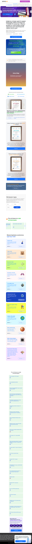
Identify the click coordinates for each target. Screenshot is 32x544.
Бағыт (15, 204)
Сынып (8, 207)
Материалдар (15, 3)
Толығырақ (16, 52)
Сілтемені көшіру (21, 96)
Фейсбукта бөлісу (11, 96)
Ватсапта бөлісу (11, 94)
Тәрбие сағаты (15, 33)
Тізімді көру (15, 188)
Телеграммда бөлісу (22, 94)
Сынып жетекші (9, 33)
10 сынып (20, 33)
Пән (7, 204)
